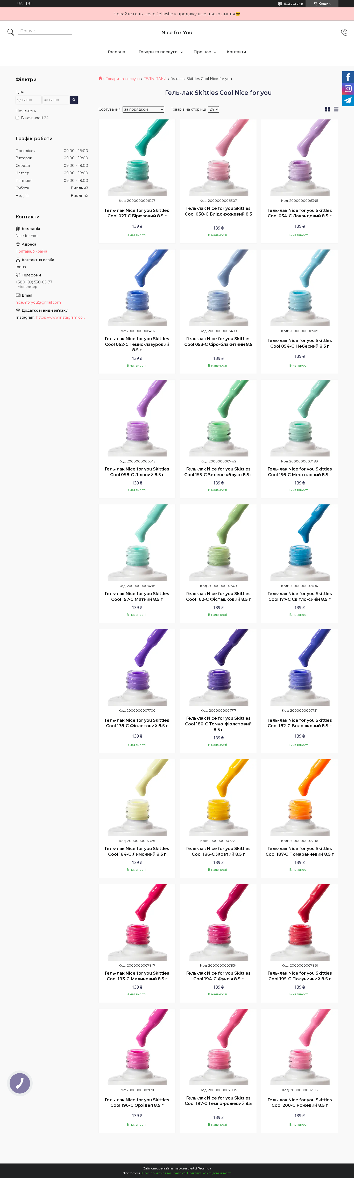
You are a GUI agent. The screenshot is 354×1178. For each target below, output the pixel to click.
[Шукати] (11, 33)
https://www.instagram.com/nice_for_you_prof (62, 317)
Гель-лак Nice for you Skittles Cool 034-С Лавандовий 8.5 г (299, 213)
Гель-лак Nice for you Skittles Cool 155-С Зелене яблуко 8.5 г (218, 472)
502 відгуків (293, 3)
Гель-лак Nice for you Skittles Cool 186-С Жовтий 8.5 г (218, 851)
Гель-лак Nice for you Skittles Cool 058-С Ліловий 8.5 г (137, 472)
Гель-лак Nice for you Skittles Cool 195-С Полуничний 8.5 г (299, 976)
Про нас (202, 51)
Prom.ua (204, 1168)
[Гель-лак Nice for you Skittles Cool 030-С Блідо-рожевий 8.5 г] (218, 157)
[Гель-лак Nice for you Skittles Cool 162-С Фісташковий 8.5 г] (218, 542)
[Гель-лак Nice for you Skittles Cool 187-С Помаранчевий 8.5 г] (299, 797)
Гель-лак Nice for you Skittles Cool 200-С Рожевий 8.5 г (299, 1102)
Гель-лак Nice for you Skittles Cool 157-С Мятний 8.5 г (137, 596)
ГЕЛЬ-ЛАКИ (155, 78)
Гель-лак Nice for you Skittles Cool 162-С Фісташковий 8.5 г (218, 596)
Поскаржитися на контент (163, 1173)
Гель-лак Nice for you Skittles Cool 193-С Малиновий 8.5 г (137, 976)
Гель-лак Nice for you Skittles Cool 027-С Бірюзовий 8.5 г (137, 213)
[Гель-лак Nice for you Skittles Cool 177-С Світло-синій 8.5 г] (299, 542)
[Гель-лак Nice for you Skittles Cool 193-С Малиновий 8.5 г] (137, 922)
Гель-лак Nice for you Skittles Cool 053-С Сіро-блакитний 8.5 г (218, 344)
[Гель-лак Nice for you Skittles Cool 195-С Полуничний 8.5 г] (299, 922)
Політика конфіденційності (209, 1173)
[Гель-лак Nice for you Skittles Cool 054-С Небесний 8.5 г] (299, 287)
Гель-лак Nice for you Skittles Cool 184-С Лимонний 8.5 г (137, 851)
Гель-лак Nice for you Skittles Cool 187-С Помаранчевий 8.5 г (300, 851)
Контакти (236, 51)
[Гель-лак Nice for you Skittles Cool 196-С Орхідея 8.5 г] (137, 1047)
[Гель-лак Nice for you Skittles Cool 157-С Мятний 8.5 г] (137, 542)
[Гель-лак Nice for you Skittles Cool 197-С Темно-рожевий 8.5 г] (218, 1047)
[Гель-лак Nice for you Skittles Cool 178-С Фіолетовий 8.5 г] (137, 667)
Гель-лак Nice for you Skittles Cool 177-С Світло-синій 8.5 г (299, 596)
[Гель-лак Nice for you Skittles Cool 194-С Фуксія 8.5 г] (218, 922)
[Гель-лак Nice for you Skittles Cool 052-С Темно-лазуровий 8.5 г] (137, 287)
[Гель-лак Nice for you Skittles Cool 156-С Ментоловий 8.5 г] (299, 418)
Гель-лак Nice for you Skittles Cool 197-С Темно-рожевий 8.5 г (218, 1104)
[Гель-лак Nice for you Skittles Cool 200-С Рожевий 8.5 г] (299, 1047)
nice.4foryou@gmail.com (38, 302)
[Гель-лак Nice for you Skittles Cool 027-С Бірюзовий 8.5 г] (137, 157)
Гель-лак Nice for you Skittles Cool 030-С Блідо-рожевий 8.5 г (218, 214)
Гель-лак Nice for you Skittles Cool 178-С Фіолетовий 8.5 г (137, 723)
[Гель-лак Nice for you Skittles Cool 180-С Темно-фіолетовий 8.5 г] (218, 667)
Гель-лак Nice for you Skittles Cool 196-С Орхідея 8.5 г (137, 1102)
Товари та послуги (158, 51)
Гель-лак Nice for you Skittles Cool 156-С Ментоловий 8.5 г (299, 472)
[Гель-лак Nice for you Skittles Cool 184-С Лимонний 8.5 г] (137, 797)
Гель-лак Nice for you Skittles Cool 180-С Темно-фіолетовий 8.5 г (218, 724)
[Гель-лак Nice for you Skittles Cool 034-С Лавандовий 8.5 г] (299, 157)
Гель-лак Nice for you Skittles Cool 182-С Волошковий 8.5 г (299, 723)
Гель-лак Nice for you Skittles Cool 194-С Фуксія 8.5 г (218, 976)
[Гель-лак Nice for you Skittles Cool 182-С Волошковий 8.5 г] (299, 667)
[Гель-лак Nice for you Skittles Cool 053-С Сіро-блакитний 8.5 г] (218, 287)
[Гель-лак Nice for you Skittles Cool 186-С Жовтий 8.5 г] (218, 797)
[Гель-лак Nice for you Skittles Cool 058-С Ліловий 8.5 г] (137, 418)
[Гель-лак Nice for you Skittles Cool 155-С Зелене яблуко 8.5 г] (218, 418)
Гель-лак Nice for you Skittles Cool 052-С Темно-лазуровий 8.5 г (137, 344)
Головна (116, 51)
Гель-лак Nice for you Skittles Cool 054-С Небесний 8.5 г (299, 343)
